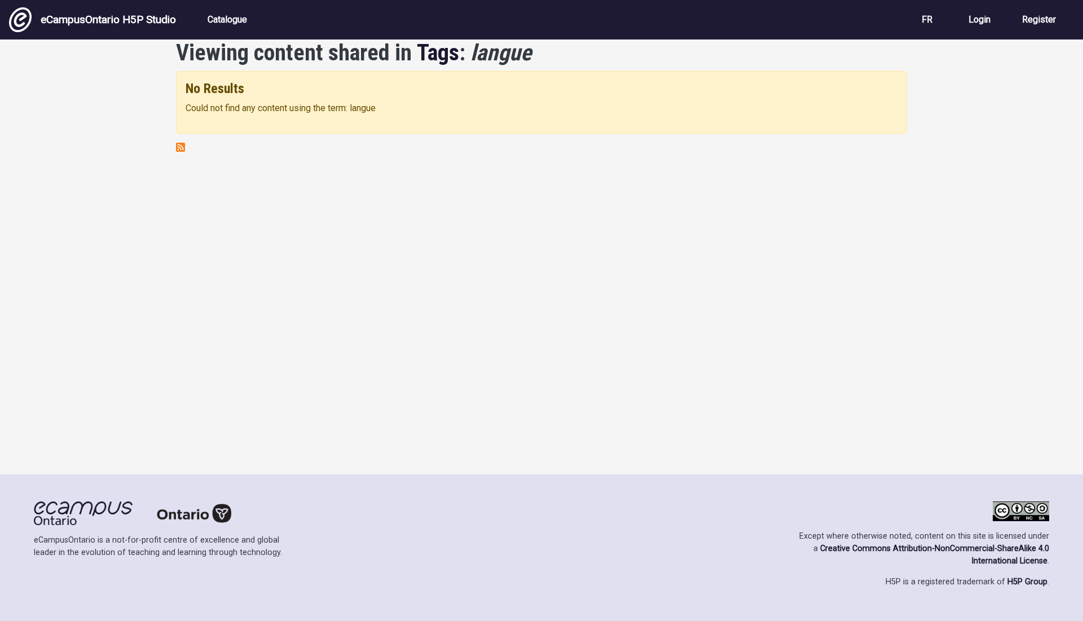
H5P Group (1027, 582)
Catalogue (227, 19)
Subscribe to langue (180, 147)
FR (927, 19)
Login (979, 19)
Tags (438, 52)
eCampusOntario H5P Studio (108, 19)
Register (1039, 19)
